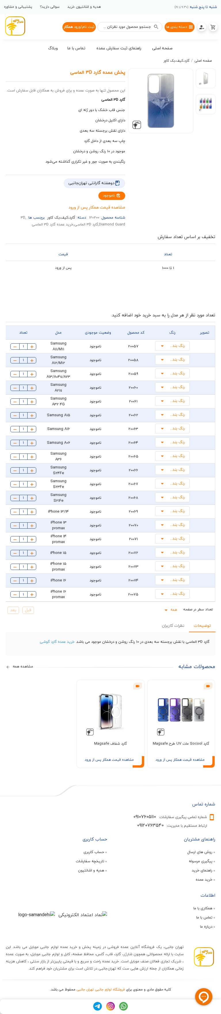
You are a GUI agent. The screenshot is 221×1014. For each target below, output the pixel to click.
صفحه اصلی (203, 60)
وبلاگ (53, 48)
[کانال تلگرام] (97, 1009)
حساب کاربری (93, 852)
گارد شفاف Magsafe (110, 743)
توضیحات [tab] (202, 625)
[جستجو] (156, 27)
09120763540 (150, 825)
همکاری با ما (202, 908)
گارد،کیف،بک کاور (176, 60)
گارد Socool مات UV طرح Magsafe (181, 743)
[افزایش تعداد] (32, 346)
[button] (163, 49)
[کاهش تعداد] (15, 346)
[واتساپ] (123, 1009)
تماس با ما (204, 917)
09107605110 (144, 817)
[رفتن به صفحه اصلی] (14, 26)
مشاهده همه (22, 666)
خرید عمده (204, 879)
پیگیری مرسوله (200, 861)
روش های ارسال (199, 852)
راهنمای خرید (202, 870)
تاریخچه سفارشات (90, 861)
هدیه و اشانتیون (91, 870)
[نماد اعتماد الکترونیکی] (82, 915)
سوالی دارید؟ (50, 6)
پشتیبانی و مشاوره (18, 6)
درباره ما (206, 926)
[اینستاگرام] (110, 1009)
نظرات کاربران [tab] (173, 625)
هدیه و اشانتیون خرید (84, 6)
